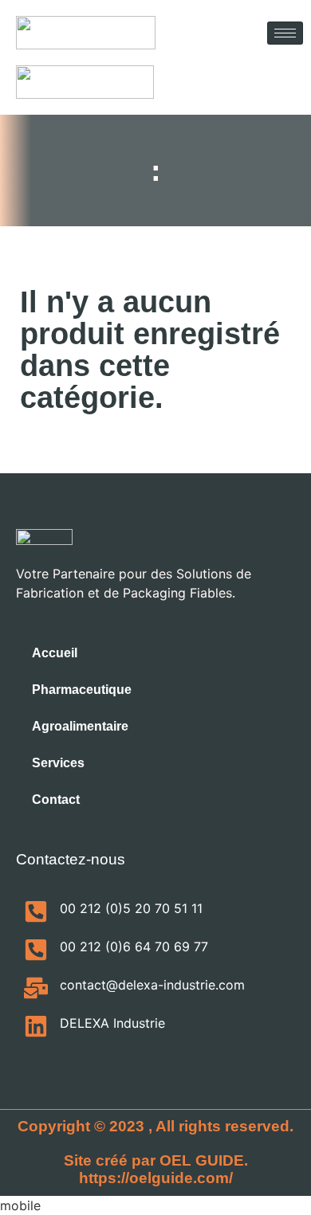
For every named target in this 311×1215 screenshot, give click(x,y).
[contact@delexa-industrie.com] (36, 988)
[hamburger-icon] (285, 33)
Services (58, 763)
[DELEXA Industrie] (36, 1026)
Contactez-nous (70, 859)
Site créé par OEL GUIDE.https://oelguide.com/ (156, 1169)
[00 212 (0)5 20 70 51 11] (36, 911)
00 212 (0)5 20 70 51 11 (131, 908)
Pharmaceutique (82, 689)
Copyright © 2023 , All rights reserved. (155, 1126)
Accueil (54, 653)
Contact (56, 799)
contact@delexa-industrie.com (152, 985)
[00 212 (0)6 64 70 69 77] (36, 950)
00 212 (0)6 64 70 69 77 (134, 946)
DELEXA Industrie (112, 1023)
